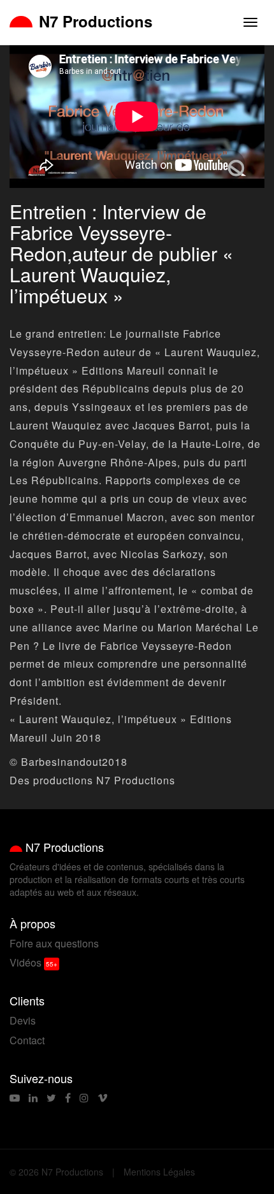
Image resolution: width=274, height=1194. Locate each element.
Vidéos (25, 962)
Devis (23, 1020)
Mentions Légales (159, 1171)
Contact (27, 1040)
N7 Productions (95, 21)
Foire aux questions (54, 943)
